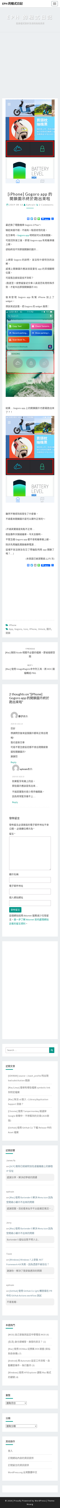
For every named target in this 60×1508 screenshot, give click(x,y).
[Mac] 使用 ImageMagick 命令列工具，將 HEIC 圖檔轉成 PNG (30, 669)
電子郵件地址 (16, 885)
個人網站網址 (16, 897)
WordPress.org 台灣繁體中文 (22, 1472)
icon (25, 629)
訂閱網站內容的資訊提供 (21, 1458)
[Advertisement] (30, 67)
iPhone (12, 625)
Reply (13, 762)
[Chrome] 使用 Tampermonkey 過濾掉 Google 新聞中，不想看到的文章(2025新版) (28, 1116)
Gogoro (18, 629)
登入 (10, 1450)
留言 (12, 833)
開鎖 (8, 633)
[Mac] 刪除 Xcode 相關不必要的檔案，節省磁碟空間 (30, 652)
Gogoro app (23, 235)
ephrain (30, 204)
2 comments (46, 204)
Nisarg (30, 1504)
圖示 (48, 629)
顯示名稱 (13, 874)
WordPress (40, 1500)
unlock (41, 629)
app (11, 629)
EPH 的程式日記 (12, 3)
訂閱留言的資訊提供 (18, 1465)
